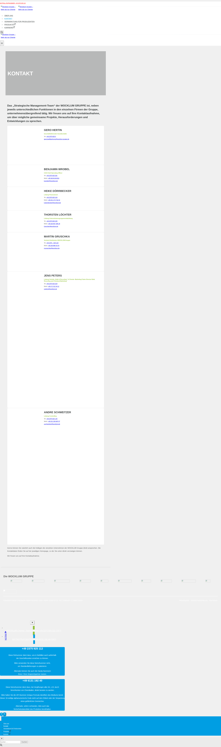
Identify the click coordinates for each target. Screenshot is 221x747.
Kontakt (8, 19)
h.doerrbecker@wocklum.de (52, 202)
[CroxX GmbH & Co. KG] (208, 582)
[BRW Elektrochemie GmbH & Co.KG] (104, 582)
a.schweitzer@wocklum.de (52, 424)
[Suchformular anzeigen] (2, 32)
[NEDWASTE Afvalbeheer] (189, 582)
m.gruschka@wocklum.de (52, 248)
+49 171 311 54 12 (53, 286)
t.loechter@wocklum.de (51, 226)
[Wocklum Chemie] (16, 582)
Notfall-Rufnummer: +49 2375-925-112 (13, 3)
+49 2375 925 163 (51, 197)
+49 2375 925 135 (51, 419)
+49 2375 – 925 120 (52, 243)
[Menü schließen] (0, 718)
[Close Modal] (32, 622)
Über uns (8, 16)
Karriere (8, 27)
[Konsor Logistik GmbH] (85, 582)
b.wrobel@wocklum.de (51, 181)
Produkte (9, 24)
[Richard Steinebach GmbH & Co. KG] (62, 582)
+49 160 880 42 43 (53, 245)
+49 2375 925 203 (51, 283)
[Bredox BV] (166, 582)
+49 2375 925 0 (51, 136)
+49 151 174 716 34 (54, 200)
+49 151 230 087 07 (54, 421)
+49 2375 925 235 (51, 221)
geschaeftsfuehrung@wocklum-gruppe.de (56, 139)
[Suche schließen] (1, 738)
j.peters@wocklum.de (50, 289)
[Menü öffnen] (2, 43)
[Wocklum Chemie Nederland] (38, 582)
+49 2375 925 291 (51, 175)
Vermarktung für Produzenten (19, 21)
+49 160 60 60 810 (53, 178)
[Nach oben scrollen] (1, 714)
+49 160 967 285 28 (54, 223)
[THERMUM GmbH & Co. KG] (124, 582)
